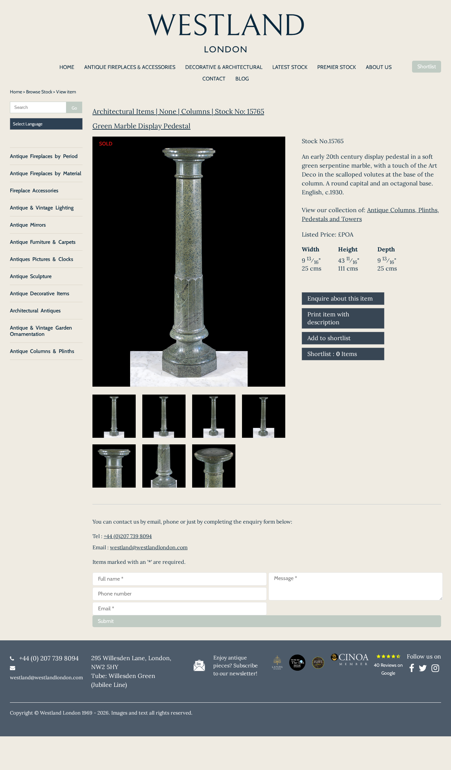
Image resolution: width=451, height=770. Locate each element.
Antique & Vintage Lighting (42, 208)
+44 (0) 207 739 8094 (49, 658)
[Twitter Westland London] (424, 669)
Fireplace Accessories (34, 190)
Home (16, 92)
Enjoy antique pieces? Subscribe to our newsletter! (235, 665)
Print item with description (328, 318)
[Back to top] (437, 756)
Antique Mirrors (28, 225)
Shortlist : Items (332, 354)
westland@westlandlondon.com (149, 547)
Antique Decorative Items (39, 293)
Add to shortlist (329, 338)
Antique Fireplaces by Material (45, 173)
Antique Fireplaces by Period (44, 156)
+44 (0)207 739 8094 (128, 536)
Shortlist (426, 66)
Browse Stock (39, 92)
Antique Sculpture (31, 276)
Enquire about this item (340, 298)
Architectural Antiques (35, 310)
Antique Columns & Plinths (42, 351)
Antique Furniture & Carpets (43, 242)
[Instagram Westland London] (435, 669)
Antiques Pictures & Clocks (41, 259)
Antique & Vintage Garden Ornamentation (41, 331)
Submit (106, 621)
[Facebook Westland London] (413, 669)
